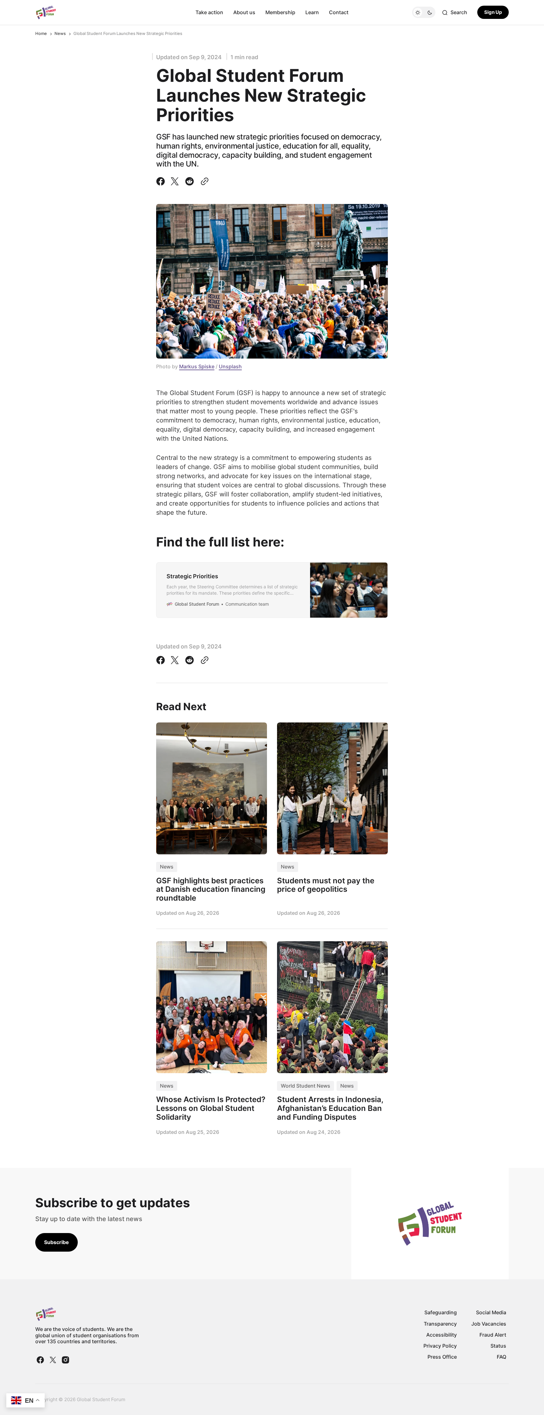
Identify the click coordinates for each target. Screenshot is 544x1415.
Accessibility (441, 1335)
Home (41, 33)
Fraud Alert (492, 1335)
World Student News (305, 1086)
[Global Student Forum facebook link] (41, 1360)
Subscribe (56, 1242)
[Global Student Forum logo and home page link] (46, 12)
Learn (312, 12)
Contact (338, 12)
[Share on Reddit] (189, 181)
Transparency (440, 1324)
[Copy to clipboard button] (203, 181)
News (60, 33)
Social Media (491, 1312)
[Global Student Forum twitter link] (53, 1360)
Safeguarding (440, 1312)
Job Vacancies (488, 1324)
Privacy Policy (440, 1346)
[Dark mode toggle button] (423, 12)
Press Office (442, 1357)
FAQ (501, 1357)
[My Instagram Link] (65, 1360)
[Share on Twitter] (174, 181)
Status (498, 1346)
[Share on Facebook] (161, 181)
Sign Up (493, 12)
